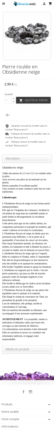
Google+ (8, 115)
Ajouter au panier (33, 100)
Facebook (24, 392)
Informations (10, 426)
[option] (27, 36)
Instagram (31, 392)
